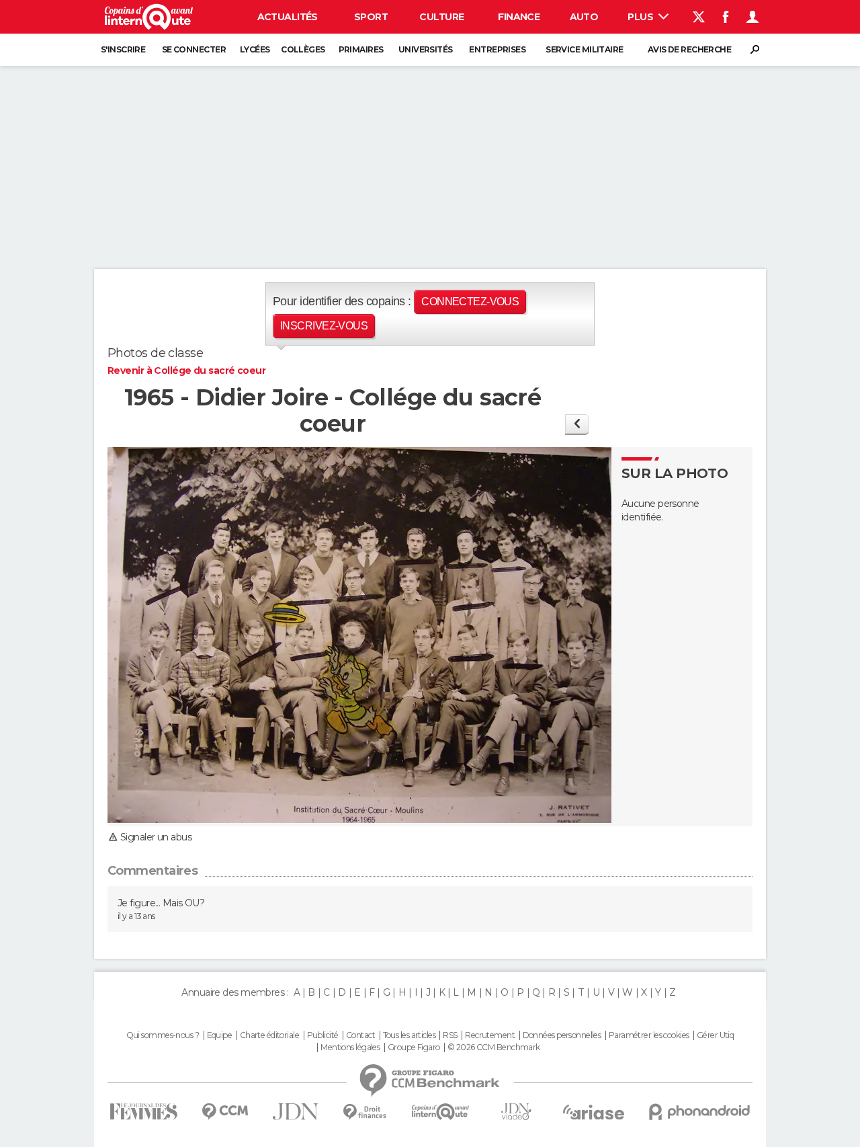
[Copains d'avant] (440, 1111)
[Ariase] (594, 1112)
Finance (519, 17)
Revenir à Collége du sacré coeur (186, 370)
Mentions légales (350, 1047)
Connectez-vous (470, 301)
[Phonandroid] (699, 1111)
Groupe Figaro (414, 1047)
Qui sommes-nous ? (162, 1035)
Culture (441, 17)
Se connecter (194, 49)
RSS (450, 1035)
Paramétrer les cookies (649, 1035)
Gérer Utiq (715, 1035)
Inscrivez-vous (324, 325)
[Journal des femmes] (143, 1111)
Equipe (219, 1035)
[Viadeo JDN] (516, 1111)
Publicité (323, 1035)
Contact (360, 1035)
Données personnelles (562, 1035)
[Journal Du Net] (296, 1111)
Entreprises (497, 49)
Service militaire (584, 49)
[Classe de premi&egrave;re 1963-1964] (577, 424)
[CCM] (225, 1111)
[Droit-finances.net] (365, 1112)
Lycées (255, 49)
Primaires (361, 49)
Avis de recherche (689, 49)
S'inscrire (123, 49)
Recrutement (490, 1035)
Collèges (303, 49)
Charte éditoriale (269, 1035)
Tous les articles (409, 1035)
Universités (425, 49)
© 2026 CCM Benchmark (493, 1047)
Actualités (287, 17)
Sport (371, 17)
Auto (584, 17)
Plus (641, 17)
